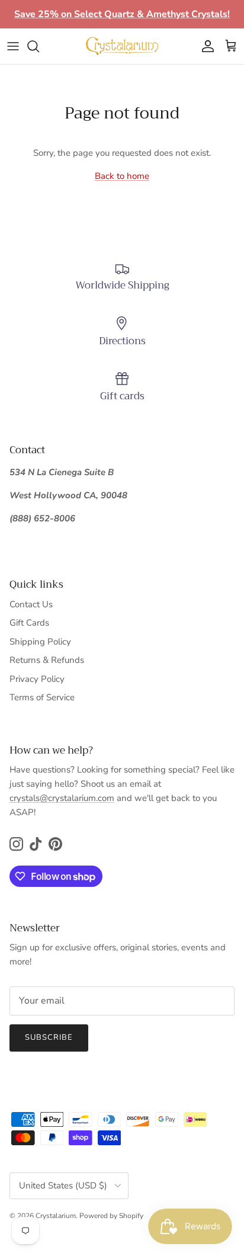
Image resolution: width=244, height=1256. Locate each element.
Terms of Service (42, 697)
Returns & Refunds (46, 660)
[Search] (39, 46)
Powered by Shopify (111, 1215)
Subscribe (49, 1037)
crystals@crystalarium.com (61, 798)
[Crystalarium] (122, 46)
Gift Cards (29, 623)
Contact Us (31, 604)
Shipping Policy (40, 642)
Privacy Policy (37, 679)
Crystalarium (56, 1215)
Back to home (122, 176)
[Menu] (13, 46)
